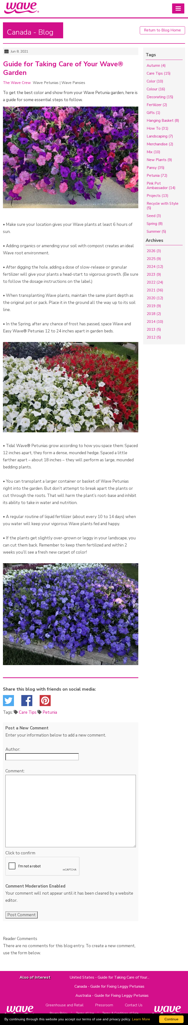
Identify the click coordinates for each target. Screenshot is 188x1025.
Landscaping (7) (160, 136)
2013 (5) (154, 329)
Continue (171, 1019)
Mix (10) (153, 152)
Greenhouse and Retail (64, 1005)
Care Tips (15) (159, 73)
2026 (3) (154, 250)
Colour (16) (156, 89)
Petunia (50, 712)
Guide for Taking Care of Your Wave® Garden (63, 68)
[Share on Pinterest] (45, 702)
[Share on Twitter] (8, 702)
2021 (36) (155, 290)
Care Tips (27, 712)
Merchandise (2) (160, 144)
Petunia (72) (157, 175)
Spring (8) (155, 223)
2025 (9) (154, 258)
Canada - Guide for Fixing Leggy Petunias (109, 986)
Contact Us (133, 1005)
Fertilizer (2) (157, 104)
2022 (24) (155, 282)
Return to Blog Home (162, 30)
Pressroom (104, 1005)
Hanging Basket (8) (163, 120)
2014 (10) (155, 321)
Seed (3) (154, 215)
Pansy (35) (155, 167)
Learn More (141, 1019)
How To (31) (157, 128)
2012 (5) (154, 337)
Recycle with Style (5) (162, 205)
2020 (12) (155, 298)
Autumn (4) (156, 65)
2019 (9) (154, 305)
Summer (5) (156, 231)
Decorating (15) (160, 97)
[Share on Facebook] (26, 702)
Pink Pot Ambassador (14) (161, 185)
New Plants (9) (159, 159)
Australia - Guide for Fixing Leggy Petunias (112, 995)
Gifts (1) (153, 112)
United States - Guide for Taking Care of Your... (109, 977)
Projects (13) (157, 195)
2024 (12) (155, 266)
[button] (178, 8)
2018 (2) (154, 313)
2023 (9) (154, 274)
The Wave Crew (17, 82)
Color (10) (155, 81)
